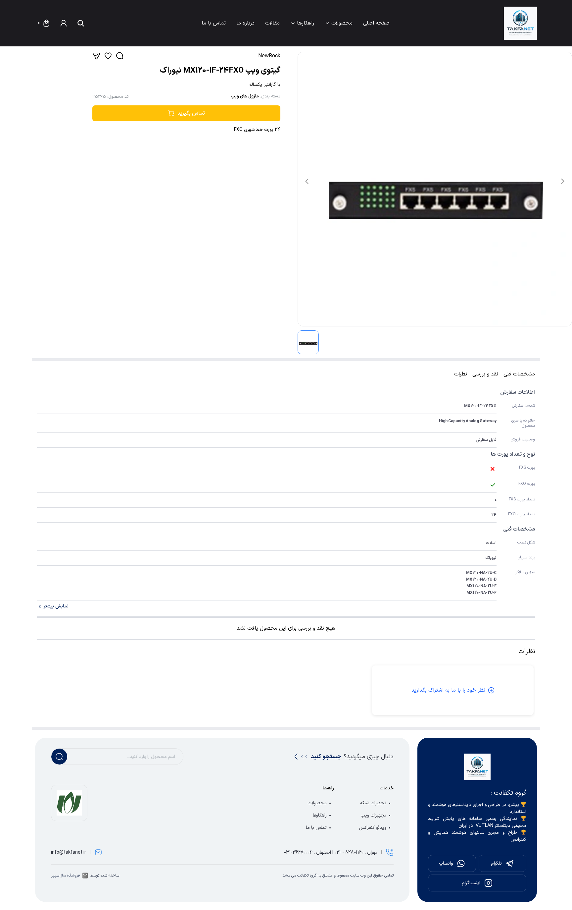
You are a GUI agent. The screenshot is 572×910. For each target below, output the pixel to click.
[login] (64, 23)
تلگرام (496, 863)
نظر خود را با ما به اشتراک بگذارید (448, 690)
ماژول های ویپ (245, 96)
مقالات (272, 23)
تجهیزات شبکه (373, 803)
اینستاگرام (471, 883)
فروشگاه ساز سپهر (65, 876)
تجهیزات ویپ (373, 815)
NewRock (269, 56)
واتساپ (446, 863)
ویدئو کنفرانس (372, 827)
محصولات (342, 23)
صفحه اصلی (376, 23)
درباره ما (245, 23)
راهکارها (305, 23)
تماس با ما (214, 23)
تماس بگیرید (191, 113)
